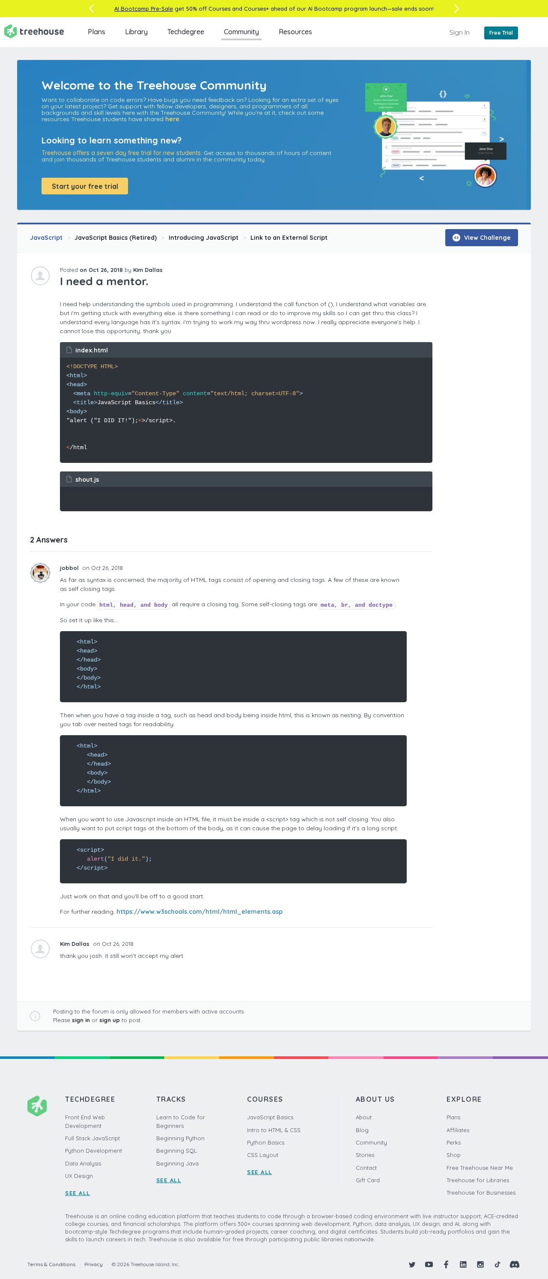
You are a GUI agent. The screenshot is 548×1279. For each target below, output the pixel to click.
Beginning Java (177, 1163)
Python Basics (265, 1142)
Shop (454, 1154)
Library (136, 31)
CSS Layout (262, 1154)
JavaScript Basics (270, 1117)
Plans (96, 31)
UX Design (79, 1175)
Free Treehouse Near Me (480, 1167)
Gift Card (368, 1180)
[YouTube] (429, 1264)
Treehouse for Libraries (478, 1180)
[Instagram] (480, 1264)
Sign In (460, 32)
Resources (295, 31)
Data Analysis (83, 1163)
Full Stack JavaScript (92, 1138)
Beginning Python (180, 1138)
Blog (362, 1130)
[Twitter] (412, 1264)
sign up (109, 1020)
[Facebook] (446, 1264)
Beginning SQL (176, 1150)
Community (241, 31)
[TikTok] (497, 1264)
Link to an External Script (289, 237)
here (172, 119)
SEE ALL (77, 1193)
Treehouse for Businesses (481, 1192)
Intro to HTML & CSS (274, 1130)
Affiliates (458, 1130)
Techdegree (185, 31)
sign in (81, 1020)
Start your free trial (85, 186)
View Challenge (486, 237)
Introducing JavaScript (203, 237)
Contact (366, 1167)
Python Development (93, 1150)
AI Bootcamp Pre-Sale (143, 8)
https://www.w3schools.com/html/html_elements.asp (199, 911)
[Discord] (515, 1264)
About (364, 1117)
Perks (454, 1142)
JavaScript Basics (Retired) (115, 237)
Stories (365, 1154)
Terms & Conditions (51, 1264)
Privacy (93, 1264)
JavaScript (46, 237)
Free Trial (501, 33)
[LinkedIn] (463, 1264)
